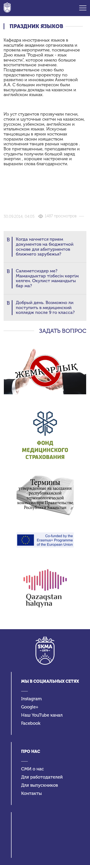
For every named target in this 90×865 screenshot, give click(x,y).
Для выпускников (39, 785)
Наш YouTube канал (42, 715)
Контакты (31, 793)
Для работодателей (42, 777)
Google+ (29, 707)
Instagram (31, 698)
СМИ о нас (32, 769)
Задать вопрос (62, 331)
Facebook (30, 723)
